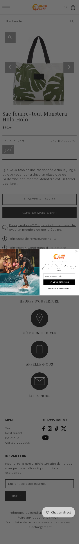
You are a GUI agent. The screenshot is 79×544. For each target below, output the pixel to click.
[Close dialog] (76, 251)
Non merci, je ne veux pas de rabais (59, 288)
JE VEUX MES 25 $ (59, 282)
